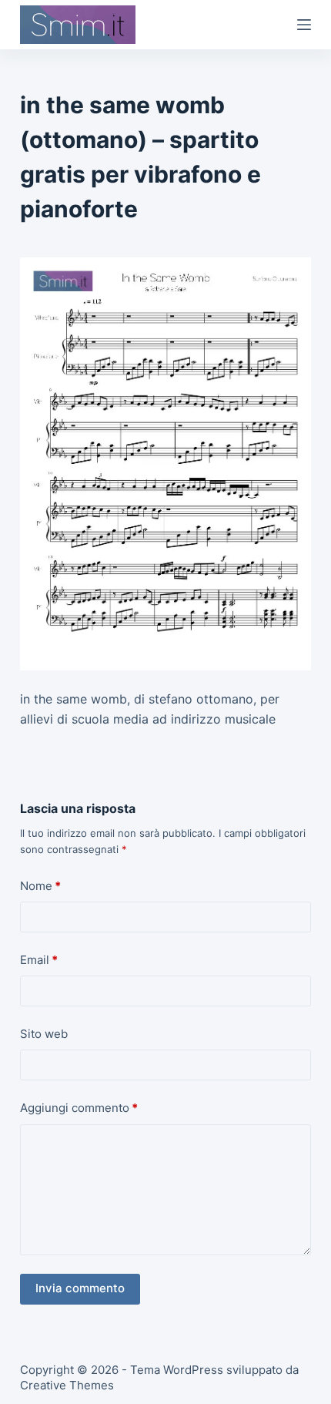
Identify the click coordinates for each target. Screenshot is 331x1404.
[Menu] (304, 25)
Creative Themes (67, 1385)
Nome (40, 885)
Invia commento (80, 1288)
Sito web (44, 1033)
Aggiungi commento (79, 1107)
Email (39, 959)
